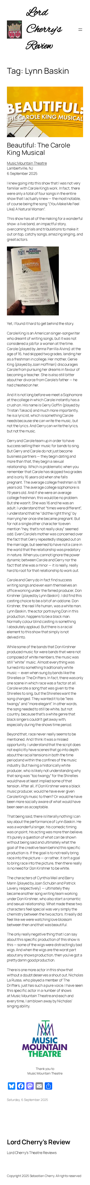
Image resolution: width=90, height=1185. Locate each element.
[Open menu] (80, 29)
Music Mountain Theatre (27, 163)
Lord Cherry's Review (43, 29)
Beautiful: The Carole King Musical (38, 149)
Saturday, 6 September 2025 (27, 1099)
